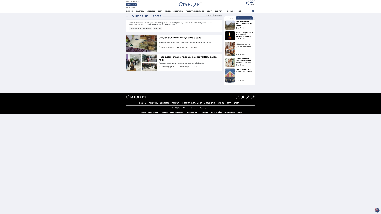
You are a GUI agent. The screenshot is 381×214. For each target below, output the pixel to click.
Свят (229, 103)
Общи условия (153, 112)
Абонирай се (131, 5)
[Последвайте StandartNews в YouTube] (132, 7)
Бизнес (221, 103)
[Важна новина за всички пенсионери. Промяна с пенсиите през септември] (230, 62)
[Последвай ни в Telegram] (253, 97)
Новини (208, 15)
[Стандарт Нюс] (136, 98)
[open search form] (253, 11)
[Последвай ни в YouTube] (243, 97)
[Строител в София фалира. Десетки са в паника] (230, 25)
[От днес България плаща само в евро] (141, 43)
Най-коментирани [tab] (244, 18)
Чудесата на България (192, 103)
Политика (153, 103)
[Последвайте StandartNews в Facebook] (127, 7)
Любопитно (209, 103)
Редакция (164, 112)
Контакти (205, 112)
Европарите (147, 28)
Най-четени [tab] (230, 18)
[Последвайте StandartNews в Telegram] (134, 7)
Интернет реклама (176, 112)
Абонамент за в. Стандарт (233, 112)
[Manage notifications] (376, 209)
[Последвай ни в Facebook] (238, 97)
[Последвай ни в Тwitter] (248, 97)
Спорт (236, 103)
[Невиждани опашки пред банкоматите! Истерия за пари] (141, 62)
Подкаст (175, 103)
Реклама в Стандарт (193, 112)
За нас (143, 112)
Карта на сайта (216, 112)
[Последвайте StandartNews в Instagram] (129, 7)
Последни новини (135, 28)
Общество (157, 28)
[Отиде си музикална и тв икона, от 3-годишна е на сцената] (230, 35)
